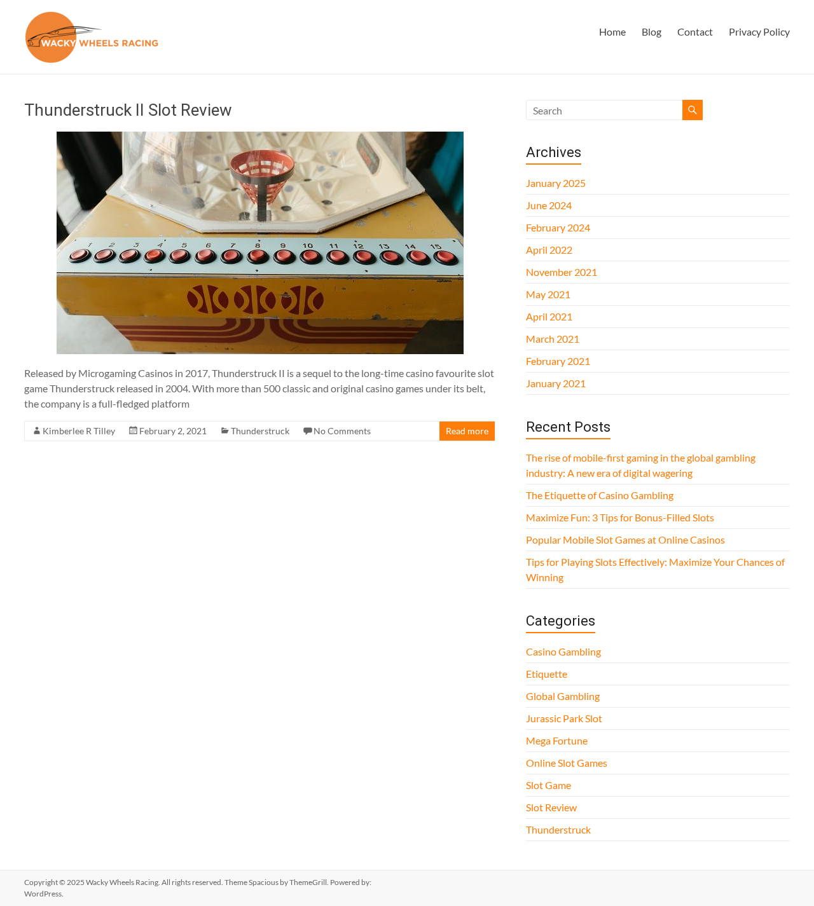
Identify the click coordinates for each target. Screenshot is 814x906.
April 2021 (549, 316)
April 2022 (549, 250)
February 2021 (558, 361)
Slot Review (551, 807)
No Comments (342, 430)
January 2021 (556, 383)
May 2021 (548, 294)
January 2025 (556, 183)
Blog (651, 31)
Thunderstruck (260, 430)
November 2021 (561, 272)
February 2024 (558, 227)
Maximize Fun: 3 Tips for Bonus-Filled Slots (620, 517)
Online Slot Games (566, 763)
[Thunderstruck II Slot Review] (260, 138)
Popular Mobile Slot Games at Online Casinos (625, 539)
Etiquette (546, 674)
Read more (467, 430)
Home (612, 31)
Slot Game (548, 785)
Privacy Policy (759, 31)
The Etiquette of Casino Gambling (599, 495)
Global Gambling (563, 696)
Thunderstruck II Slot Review (128, 110)
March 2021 (552, 339)
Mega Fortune (557, 740)
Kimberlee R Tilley (79, 430)
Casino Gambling (563, 651)
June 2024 (549, 205)
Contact (695, 31)
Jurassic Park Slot (564, 718)
